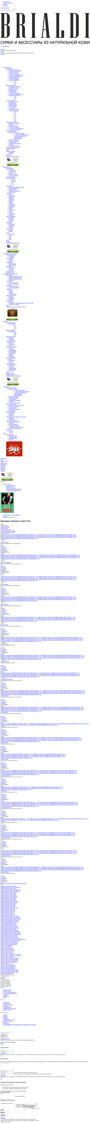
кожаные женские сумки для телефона (10, 916)
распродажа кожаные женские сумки (9, 969)
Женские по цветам (11, 358)
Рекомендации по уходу (9, 1019)
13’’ (15, 81)
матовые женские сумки (6, 952)
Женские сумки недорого (7, 973)
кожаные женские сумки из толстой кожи (11, 938)
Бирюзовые (11, 198)
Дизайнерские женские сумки (8, 532)
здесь (59, 1054)
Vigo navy (3, 821)
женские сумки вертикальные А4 (9, 962)
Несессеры (11, 144)
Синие (10, 212)
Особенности (9, 262)
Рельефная (11, 152)
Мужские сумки (13, 435)
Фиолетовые (12, 213)
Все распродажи (10, 434)
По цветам (8, 193)
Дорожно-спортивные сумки (10, 993)
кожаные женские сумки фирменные (9, 930)
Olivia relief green (5, 695)
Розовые (11, 207)
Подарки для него (10, 271)
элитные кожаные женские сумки (9, 924)
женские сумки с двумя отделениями (9, 959)
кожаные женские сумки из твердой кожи (11, 919)
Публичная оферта (7, 1021)
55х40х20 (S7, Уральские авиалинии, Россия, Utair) (21, 303)
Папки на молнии (13, 125)
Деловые (11, 169)
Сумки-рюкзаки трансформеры (8, 530)
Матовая (11, 153)
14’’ (15, 82)
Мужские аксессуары (11, 130)
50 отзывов (3, 730)
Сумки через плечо (10, 100)
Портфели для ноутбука (14, 95)
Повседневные (12, 351)
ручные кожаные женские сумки (8, 929)
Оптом (5, 4)
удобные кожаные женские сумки (9, 925)
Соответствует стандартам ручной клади (16, 306)
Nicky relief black (5, 604)
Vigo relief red (4, 790)
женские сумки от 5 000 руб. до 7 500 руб (10, 955)
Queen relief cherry (5, 661)
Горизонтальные (13, 104)
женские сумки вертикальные (8, 967)
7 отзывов (3, 683)
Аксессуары (9, 185)
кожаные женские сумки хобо (8, 911)
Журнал (5, 1022)
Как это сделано (7, 1009)
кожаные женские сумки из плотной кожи (11, 889)
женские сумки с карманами (7, 964)
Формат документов (11, 254)
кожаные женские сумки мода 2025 (9, 936)
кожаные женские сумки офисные (9, 944)
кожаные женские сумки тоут (8, 912)
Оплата (2, 51)
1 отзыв (2, 628)
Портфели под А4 (13, 89)
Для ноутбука (12, 323)
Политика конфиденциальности (8, 1042)
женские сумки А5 (5, 963)
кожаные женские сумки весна (8, 905)
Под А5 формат (12, 106)
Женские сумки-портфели (7, 883)
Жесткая (11, 231)
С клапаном (12, 108)
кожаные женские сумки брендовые (9, 943)
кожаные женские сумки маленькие (9, 901)
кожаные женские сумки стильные (9, 941)
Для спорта (9, 281)
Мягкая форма (12, 265)
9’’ (15, 114)
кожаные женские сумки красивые (9, 896)
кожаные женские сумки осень (8, 906)
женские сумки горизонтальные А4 (9, 960)
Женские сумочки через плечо (16, 187)
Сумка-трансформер (14, 79)
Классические (12, 172)
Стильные (11, 349)
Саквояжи (8, 285)
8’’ (15, 113)
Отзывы (2, 54)
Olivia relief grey (4, 712)
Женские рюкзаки (10, 177)
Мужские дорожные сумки (12, 147)
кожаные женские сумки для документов (10, 917)
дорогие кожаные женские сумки (9, 922)
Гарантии (5, 1018)
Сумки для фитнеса (13, 284)
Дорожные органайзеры (15, 143)
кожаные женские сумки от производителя (11, 934)
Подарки (8, 155)
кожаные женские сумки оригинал (9, 935)
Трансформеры (12, 350)
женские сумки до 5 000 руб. (7, 957)
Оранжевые (12, 206)
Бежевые (11, 197)
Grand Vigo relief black (6, 775)
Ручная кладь (9, 300)
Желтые (11, 201)
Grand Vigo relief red (5, 837)
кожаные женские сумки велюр (8, 903)
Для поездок (9, 275)
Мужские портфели (11, 85)
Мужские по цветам (11, 341)
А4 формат (11, 256)
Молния (11, 259)
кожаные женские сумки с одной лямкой (10, 931)
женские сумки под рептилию (8, 950)
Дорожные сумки (13, 438)
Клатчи (11, 173)
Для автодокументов (14, 141)
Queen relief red (4, 742)
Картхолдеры (12, 192)
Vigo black (3, 726)
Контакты (5, 5)
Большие (11, 227)
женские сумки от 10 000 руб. (8, 953)
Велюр (10, 221)
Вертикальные (12, 103)
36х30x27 (11, 301)
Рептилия (11, 220)
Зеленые (11, 202)
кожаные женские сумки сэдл (8, 915)
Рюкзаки (11, 439)
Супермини (12, 223)
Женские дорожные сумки (15, 278)
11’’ (15, 117)
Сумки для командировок (15, 76)
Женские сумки (10, 168)
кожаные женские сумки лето (8, 910)
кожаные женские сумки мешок (8, 898)
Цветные (11, 215)
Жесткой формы (13, 90)
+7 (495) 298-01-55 (5, 8)
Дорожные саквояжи (14, 286)
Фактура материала (10, 151)
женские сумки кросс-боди (7, 948)
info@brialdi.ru (3, 1028)
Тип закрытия (9, 258)
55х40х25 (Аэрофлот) (14, 304)
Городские (11, 347)
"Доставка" (23, 1091)
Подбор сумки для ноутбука (13, 156)
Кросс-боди (12, 234)
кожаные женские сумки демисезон (9, 907)
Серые (10, 211)
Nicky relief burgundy (5, 562)
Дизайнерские (12, 170)
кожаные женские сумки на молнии (9, 926)
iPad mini (14, 180)
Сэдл (10, 235)
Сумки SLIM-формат (14, 77)
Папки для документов (11, 122)
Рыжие (10, 208)
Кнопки (11, 261)
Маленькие (11, 225)
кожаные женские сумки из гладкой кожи (10, 887)
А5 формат (11, 257)
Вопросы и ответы (7, 3)
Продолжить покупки (5, 1092)
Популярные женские (11, 364)
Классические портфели (15, 86)
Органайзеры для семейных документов (16, 416)
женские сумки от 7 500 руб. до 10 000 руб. (11, 954)
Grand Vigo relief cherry (6, 807)
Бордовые (11, 199)
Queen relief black (5, 872)
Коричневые (12, 196)
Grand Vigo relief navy (6, 855)
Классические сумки (5, 529)
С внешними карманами (15, 129)
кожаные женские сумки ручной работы (10, 940)
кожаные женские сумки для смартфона (10, 891)
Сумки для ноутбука (14, 80)
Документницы (12, 142)
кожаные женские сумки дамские (9, 892)
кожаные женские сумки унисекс (9, 888)
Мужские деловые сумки (15, 70)
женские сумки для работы (7, 949)
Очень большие (12, 294)
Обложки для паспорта (14, 146)
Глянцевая (11, 297)
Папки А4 (11, 124)
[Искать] (15, 10)
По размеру (9, 222)
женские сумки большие (6, 945)
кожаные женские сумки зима (8, 908)
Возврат (5, 1017)
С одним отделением (14, 73)
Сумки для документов (14, 71)
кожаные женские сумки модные (8, 894)
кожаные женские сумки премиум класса (10, 933)
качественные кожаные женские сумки (10, 921)
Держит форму (12, 263)
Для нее (11, 432)
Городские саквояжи (14, 287)
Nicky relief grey (4, 624)
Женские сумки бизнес (6, 946)
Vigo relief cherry (4, 759)
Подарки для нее (10, 272)
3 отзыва (3, 546)
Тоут (10, 237)
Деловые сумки (10, 68)
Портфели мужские (13, 87)
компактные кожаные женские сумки (9, 920)
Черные (11, 194)
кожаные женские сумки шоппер (8, 900)
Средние (11, 226)
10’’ (15, 115)
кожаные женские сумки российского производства (13, 939)
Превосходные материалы (9, 1008)
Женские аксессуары (11, 404)
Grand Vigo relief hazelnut (6, 679)
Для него (11, 430)
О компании (6, 1)
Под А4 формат (12, 105)
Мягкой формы (12, 91)
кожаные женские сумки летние (8, 886)
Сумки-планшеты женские (19, 883)
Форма (7, 232)
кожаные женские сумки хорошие (9, 897)
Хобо (10, 239)
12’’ (15, 118)
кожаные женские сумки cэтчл (8, 913)
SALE (7, 149)
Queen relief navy (5, 643)
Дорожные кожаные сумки (15, 276)
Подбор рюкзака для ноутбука (13, 375)
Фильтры (3, 471)
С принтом (11, 210)
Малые (10, 290)
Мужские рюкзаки (10, 148)
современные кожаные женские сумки (10, 927)
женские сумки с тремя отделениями (9, 958)
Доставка (3, 49)
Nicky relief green (5, 584)
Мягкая (11, 230)
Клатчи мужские (13, 132)
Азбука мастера (7, 1007)
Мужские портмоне (13, 139)
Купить (2, 553)
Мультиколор (12, 204)
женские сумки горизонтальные (8, 965)
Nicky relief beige (5, 542)
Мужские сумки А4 (13, 72)
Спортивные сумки (13, 282)
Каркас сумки (9, 229)
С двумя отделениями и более (16, 75)
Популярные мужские (11, 346)
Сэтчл (10, 236)
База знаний (6, 1023)
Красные (11, 203)
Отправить (3, 1053)
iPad (16, 111)
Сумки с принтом (13, 174)
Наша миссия (6, 1003)
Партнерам (6, 1006)
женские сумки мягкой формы (8, 968)
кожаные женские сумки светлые (9, 893)
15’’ (15, 84)
